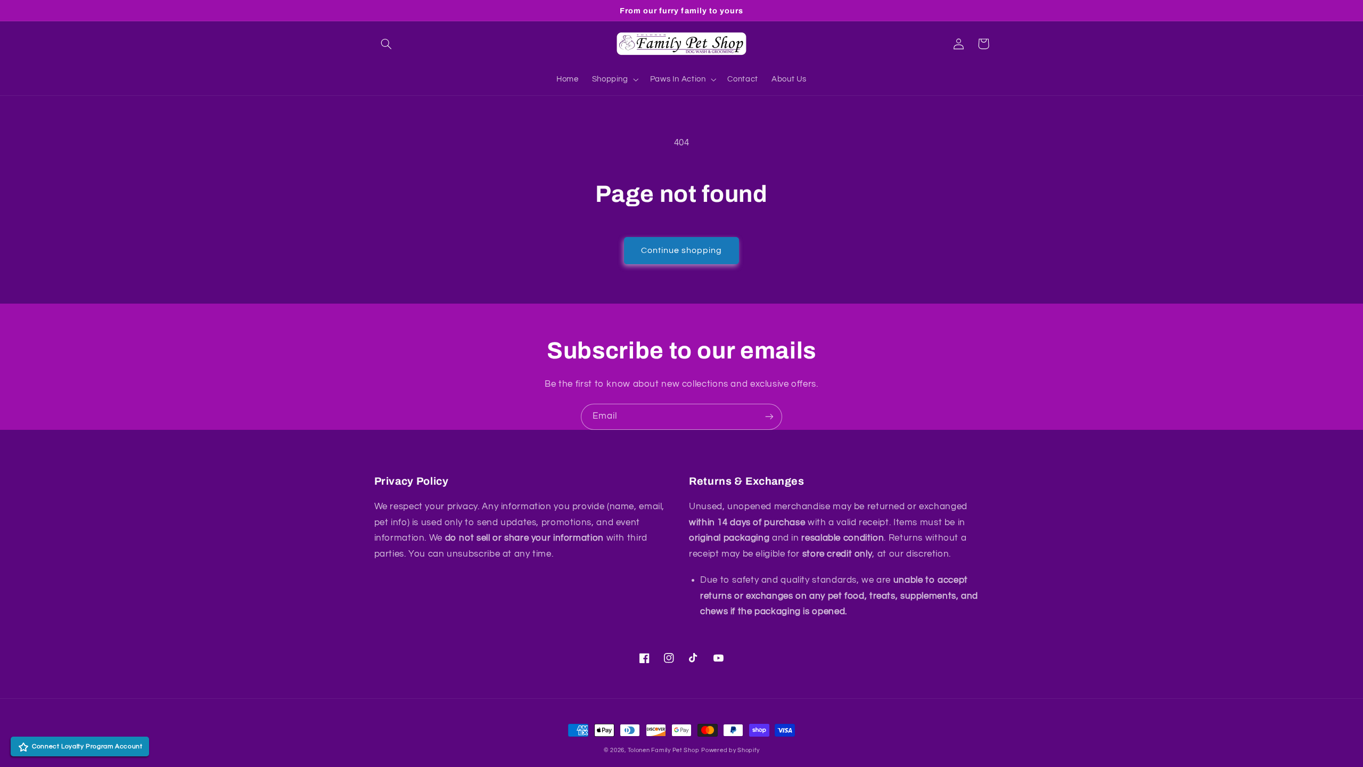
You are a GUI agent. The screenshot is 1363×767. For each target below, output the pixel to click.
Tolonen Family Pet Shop (664, 750)
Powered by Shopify (730, 750)
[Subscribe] (769, 417)
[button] (386, 43)
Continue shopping (681, 250)
